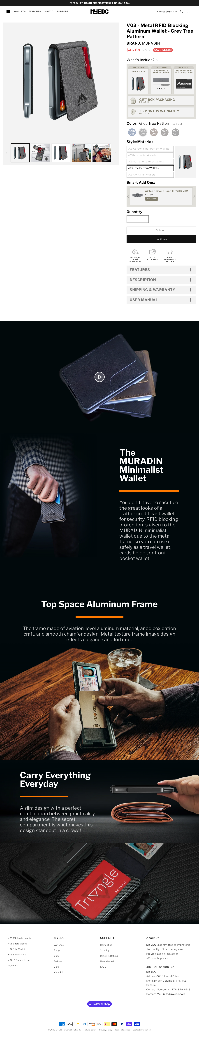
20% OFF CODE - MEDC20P (99, 3)
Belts (57, 966)
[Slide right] (115, 153)
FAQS (103, 966)
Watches (59, 945)
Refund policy (90, 1030)
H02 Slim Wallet (16, 949)
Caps (56, 956)
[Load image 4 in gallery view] (81, 152)
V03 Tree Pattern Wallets (143, 168)
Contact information (142, 1030)
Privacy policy (105, 1030)
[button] (19, 11)
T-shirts (58, 961)
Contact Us (106, 945)
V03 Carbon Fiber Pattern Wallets (148, 148)
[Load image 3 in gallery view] (60, 152)
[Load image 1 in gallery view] (20, 152)
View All (58, 972)
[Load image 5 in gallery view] (101, 152)
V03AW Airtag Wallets (141, 174)
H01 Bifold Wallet (17, 943)
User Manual (107, 961)
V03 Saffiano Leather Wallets (145, 161)
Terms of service (122, 1030)
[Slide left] (6, 153)
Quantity (134, 212)
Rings (57, 950)
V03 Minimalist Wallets (141, 155)
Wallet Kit (13, 965)
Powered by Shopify (72, 1030)
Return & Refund (109, 956)
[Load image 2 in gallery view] (40, 152)
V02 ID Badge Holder (19, 960)
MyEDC (59, 1030)
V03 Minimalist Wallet (20, 938)
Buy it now (161, 239)
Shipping (104, 950)
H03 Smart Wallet (17, 954)
